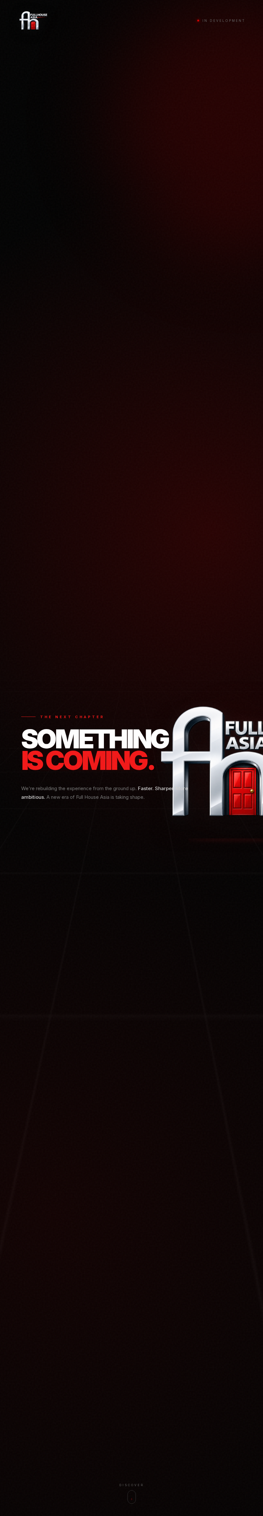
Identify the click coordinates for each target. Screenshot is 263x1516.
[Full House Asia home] (33, 20)
